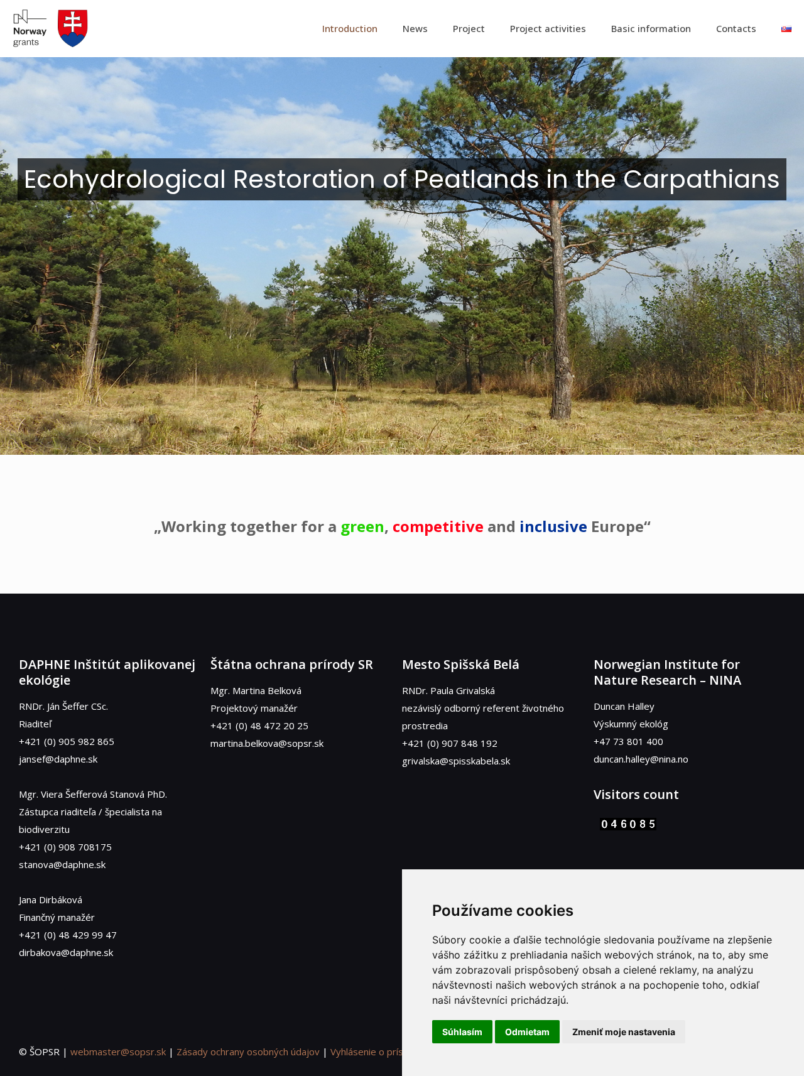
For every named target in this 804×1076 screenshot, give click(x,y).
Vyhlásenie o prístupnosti (384, 1051)
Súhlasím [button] (462, 1031)
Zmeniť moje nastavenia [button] (623, 1031)
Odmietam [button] (527, 1031)
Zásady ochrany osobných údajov (248, 1051)
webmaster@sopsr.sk (118, 1051)
